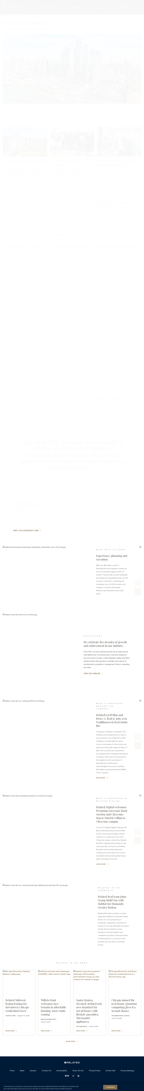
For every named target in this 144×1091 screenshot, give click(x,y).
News (22, 1071)
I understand (110, 1087)
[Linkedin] (78, 1076)
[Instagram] (73, 1076)
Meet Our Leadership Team (26, 530)
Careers (33, 1071)
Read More (100, 778)
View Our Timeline (92, 673)
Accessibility (62, 1071)
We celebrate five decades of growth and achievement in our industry (105, 643)
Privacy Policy (94, 1071)
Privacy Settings (127, 1071)
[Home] (72, 1063)
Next (137, 591)
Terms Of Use (78, 1071)
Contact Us (46, 1071)
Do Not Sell (110, 1071)
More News (70, 1041)
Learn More (101, 864)
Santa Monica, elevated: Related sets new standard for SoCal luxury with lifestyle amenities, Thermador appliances (89, 1010)
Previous (137, 582)
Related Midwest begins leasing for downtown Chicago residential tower (17, 1005)
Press (12, 1071)
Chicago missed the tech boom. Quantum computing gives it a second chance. (124, 1005)
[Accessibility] (67, 1076)
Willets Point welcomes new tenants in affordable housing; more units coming (53, 1007)
